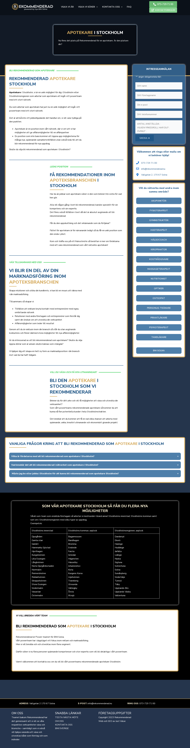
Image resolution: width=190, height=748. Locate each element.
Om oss (59, 721)
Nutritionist (159, 278)
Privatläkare (158, 317)
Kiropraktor (159, 249)
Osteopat (159, 298)
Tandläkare (158, 337)
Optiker (159, 288)
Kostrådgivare (158, 259)
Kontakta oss (63, 724)
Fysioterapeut (159, 210)
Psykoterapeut (158, 327)
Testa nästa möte (66, 717)
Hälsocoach (159, 239)
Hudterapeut (158, 230)
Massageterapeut (158, 269)
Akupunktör (158, 200)
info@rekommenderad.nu (100, 703)
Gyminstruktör (158, 220)
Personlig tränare (159, 307)
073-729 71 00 (147, 703)
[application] (96, 6)
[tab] (95, 456)
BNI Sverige (62, 728)
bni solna (159, 350)
